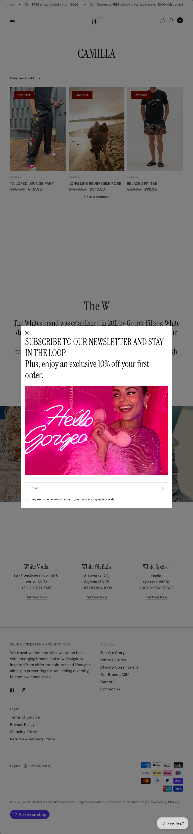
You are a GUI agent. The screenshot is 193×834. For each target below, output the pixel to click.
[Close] (27, 333)
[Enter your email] (163, 488)
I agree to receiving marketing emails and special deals (72, 499)
